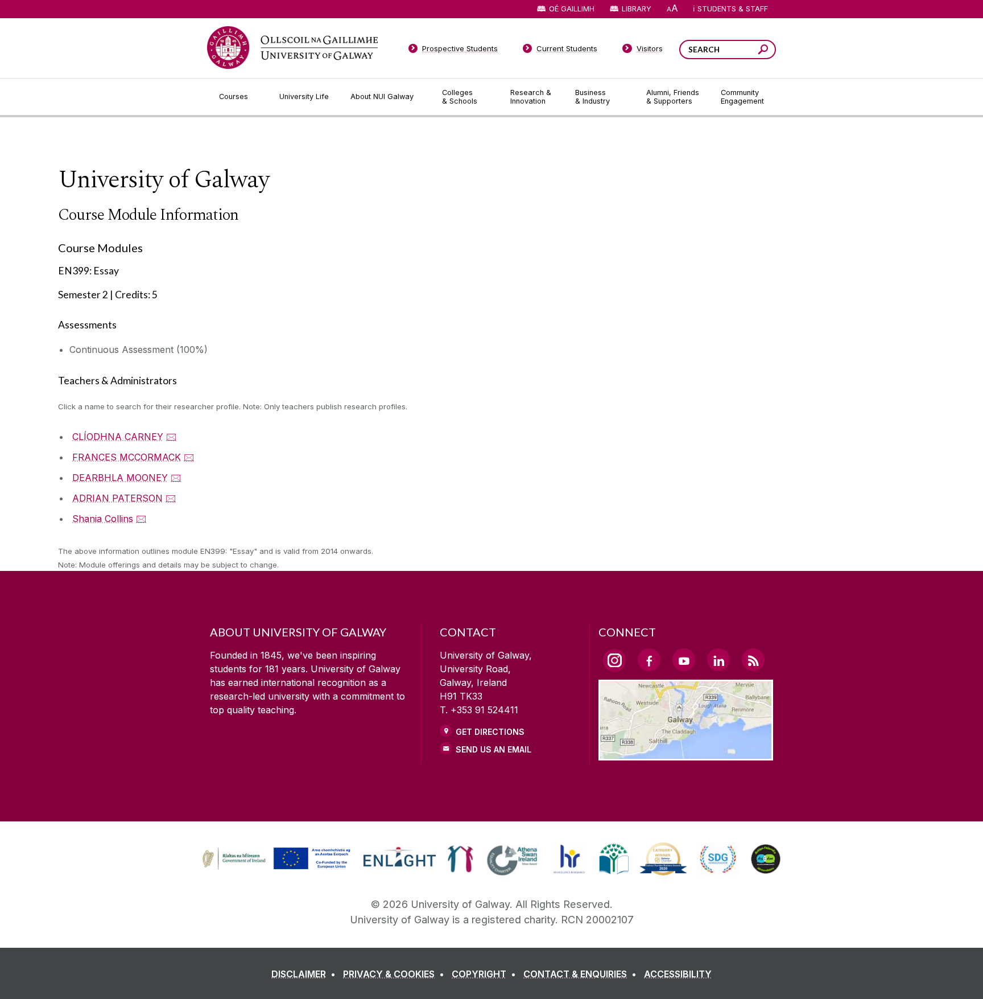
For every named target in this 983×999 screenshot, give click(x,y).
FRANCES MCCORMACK (126, 457)
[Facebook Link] (649, 659)
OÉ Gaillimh (571, 9)
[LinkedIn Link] (718, 659)
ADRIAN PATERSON (117, 498)
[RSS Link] (753, 659)
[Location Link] (685, 753)
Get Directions (490, 732)
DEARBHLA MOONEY (120, 477)
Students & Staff (732, 9)
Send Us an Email (493, 749)
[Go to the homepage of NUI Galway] (292, 47)
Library (636, 9)
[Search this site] (763, 51)
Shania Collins (102, 518)
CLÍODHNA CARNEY (117, 436)
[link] (274, 859)
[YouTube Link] (683, 659)
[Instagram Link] (614, 660)
